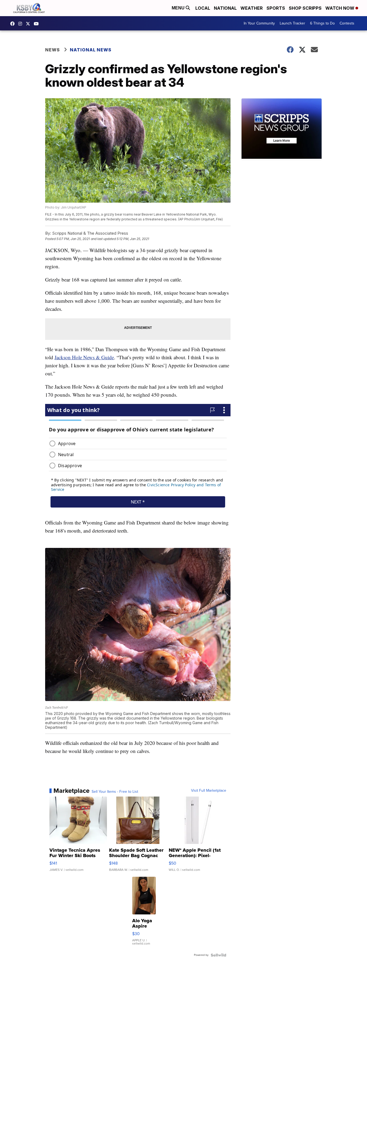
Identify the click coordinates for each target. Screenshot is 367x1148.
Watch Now (340, 8)
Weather (251, 8)
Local (202, 8)
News (52, 49)
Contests (347, 23)
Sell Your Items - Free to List (115, 792)
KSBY (29, 24)
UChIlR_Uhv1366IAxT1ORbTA (37, 24)
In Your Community (259, 23)
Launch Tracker (292, 23)
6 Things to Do (322, 23)
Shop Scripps (305, 8)
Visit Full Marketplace (208, 791)
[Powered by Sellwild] (218, 955)
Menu (179, 8)
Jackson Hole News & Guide (84, 357)
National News (90, 49)
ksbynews (13, 24)
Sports (276, 8)
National (225, 8)
